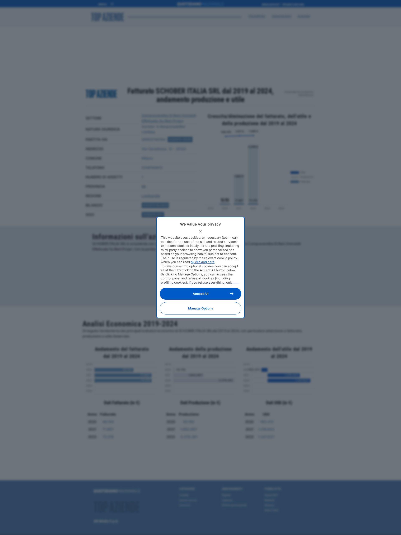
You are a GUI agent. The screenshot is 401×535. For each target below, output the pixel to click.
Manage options (200, 308)
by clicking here (202, 262)
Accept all (200, 294)
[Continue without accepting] (200, 231)
